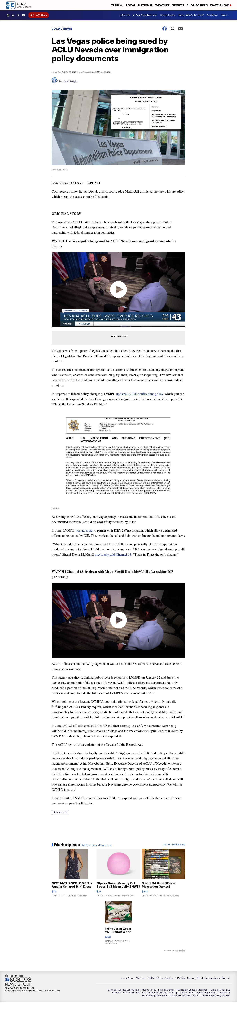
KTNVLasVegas (9, 15)
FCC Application (178, 992)
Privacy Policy (148, 989)
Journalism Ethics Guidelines (192, 989)
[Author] (55, 82)
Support (226, 978)
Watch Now (220, 5)
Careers (116, 992)
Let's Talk (125, 15)
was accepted (84, 530)
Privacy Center (166, 989)
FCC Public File (131, 992)
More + (225, 15)
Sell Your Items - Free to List (96, 845)
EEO (228, 989)
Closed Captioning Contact (215, 995)
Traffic (151, 978)
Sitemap (112, 989)
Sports (178, 5)
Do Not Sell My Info (128, 989)
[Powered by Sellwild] (180, 950)
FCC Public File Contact (154, 992)
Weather (162, 5)
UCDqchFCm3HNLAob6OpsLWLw (24, 15)
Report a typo (60, 812)
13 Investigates (167, 15)
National (145, 5)
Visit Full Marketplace (174, 844)
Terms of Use (217, 989)
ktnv (14, 15)
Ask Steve (212, 15)
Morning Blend (195, 978)
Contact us (224, 992)
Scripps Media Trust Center (184, 995)
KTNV (19, 15)
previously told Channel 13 (113, 554)
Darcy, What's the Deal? (191, 15)
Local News (62, 28)
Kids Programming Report (202, 992)
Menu (115, 5)
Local (131, 5)
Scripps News (212, 978)
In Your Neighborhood (144, 15)
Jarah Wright (70, 81)
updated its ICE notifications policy (139, 393)
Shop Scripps (197, 5)
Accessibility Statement (154, 995)
